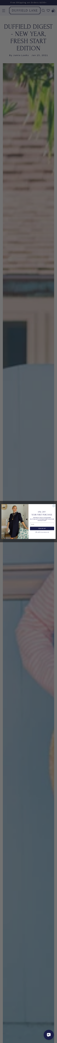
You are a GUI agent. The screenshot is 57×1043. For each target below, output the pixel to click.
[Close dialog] (54, 506)
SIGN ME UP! (42, 528)
